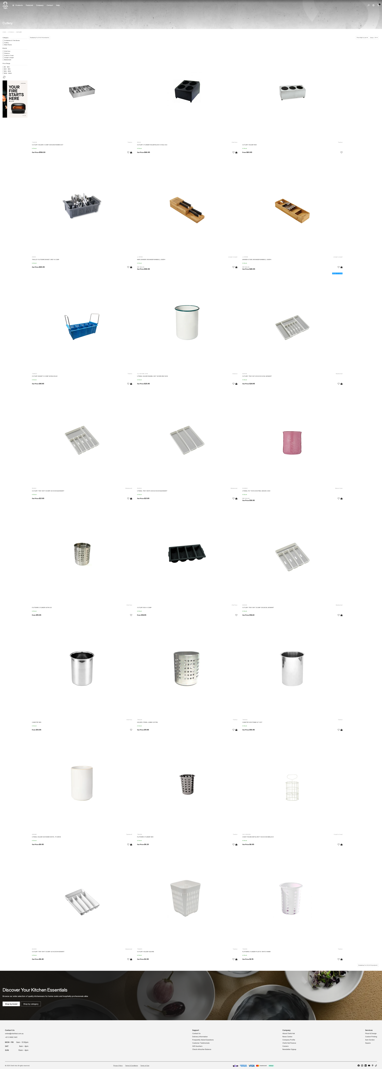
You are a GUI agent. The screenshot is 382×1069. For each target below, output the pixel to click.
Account (373, 5)
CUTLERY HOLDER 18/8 (249, 145)
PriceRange (15, 63)
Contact (50, 5)
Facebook (359, 1066)
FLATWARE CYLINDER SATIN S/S (42, 607)
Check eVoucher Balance (201, 1049)
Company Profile (288, 1040)
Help (58, 5)
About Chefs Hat (288, 1033)
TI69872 (34, 373)
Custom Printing (371, 1037)
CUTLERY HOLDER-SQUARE (145, 951)
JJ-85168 (245, 257)
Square (368, 1043)
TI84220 (139, 719)
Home (4, 32)
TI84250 (139, 834)
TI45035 (34, 142)
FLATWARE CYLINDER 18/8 (145, 837)
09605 (34, 257)
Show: (372, 37)
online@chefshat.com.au (14, 1034)
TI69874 (139, 949)
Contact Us (196, 1033)
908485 (34, 834)
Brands (5, 48)
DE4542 (139, 488)
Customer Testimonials (201, 1043)
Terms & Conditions (131, 1065)
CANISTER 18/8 (36, 722)
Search (368, 5)
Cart (378, 5)
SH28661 (245, 488)
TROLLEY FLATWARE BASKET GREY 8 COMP (45, 259)
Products (19, 5)
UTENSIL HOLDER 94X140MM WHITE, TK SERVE (46, 837)
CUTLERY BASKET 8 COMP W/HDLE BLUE (44, 376)
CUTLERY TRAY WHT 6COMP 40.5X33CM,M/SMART (48, 491)
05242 (139, 142)
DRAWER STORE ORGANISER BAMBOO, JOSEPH (256, 259)
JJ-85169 (140, 257)
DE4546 (244, 373)
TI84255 (244, 949)
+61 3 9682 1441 (11, 1037)
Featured (29, 5)
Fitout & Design (371, 1033)
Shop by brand (11, 1004)
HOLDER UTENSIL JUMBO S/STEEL (147, 722)
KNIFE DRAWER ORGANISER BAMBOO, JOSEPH (151, 259)
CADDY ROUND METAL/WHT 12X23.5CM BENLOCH (258, 837)
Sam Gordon (370, 1040)
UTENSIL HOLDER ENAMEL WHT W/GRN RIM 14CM (152, 376)
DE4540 (244, 605)
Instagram (362, 1066)
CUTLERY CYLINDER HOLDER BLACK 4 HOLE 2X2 (152, 145)
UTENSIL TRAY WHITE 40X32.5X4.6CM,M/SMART (152, 491)
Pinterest (373, 1066)
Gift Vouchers (197, 1046)
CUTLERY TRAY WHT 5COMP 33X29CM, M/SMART (258, 607)
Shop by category (30, 1004)
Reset (4, 77)
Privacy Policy (118, 1065)
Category (5, 37)
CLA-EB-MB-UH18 (142, 373)
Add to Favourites (128, 152)
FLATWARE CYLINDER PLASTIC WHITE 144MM (256, 951)
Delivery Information (200, 1037)
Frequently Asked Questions (203, 1040)
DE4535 (34, 949)
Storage (11, 32)
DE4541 (34, 488)
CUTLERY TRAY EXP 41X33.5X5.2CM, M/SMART (257, 376)
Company (39, 5)
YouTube (369, 1066)
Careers (285, 1046)
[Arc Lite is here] (15, 99)
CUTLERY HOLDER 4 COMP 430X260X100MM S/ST (47, 145)
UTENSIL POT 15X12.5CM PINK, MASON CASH (256, 491)
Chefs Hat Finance (289, 1043)
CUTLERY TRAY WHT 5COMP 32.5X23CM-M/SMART (48, 951)
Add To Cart (131, 152)
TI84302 (244, 719)
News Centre (287, 1037)
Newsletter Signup (289, 1049)
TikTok (376, 1066)
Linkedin (366, 1066)
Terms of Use (144, 1065)
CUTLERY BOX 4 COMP (144, 607)
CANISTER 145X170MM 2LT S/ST (252, 722)
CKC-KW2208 (246, 834)
